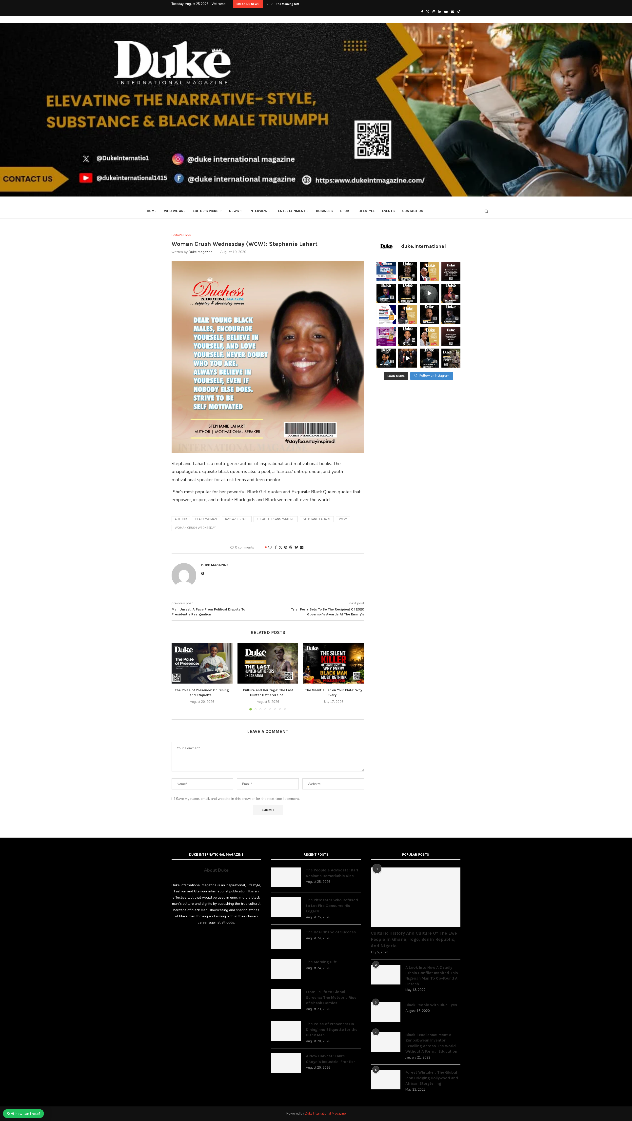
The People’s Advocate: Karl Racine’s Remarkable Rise (332, 873)
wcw (343, 519)
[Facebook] (422, 12)
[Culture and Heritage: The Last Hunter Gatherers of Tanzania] (267, 663)
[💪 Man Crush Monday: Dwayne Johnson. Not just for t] (429, 336)
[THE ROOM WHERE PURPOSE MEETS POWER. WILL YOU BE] (386, 271)
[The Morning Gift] (286, 969)
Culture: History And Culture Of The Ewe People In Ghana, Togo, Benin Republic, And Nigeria (414, 939)
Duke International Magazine (325, 1113)
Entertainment (291, 211)
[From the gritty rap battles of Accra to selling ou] (451, 315)
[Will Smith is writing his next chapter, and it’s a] (407, 336)
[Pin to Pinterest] (285, 547)
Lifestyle (366, 211)
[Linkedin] (439, 12)
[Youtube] (446, 12)
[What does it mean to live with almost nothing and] (451, 358)
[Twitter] (427, 12)
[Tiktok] (458, 12)
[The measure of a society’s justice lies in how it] (429, 315)
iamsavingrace (236, 519)
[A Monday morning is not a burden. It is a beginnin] (451, 271)
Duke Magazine (201, 252)
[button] (267, 4)
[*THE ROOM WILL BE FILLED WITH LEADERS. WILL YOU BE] (386, 315)
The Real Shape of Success (331, 932)
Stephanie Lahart (317, 519)
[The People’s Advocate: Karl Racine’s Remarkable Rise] (286, 877)
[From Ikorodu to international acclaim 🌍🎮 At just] (386, 358)
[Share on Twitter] (280, 547)
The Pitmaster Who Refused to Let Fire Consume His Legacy (332, 905)
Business (324, 211)
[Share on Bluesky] (296, 547)
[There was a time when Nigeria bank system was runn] (407, 358)
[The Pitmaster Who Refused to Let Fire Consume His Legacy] (286, 907)
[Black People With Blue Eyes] (385, 1012)
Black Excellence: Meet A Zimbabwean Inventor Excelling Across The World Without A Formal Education (431, 1043)
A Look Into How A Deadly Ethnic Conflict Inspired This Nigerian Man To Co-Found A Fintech (431, 975)
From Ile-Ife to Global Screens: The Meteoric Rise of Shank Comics (321, 4)
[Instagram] (434, 12)
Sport (345, 211)
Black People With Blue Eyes (431, 1005)
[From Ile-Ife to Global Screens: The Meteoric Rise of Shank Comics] (286, 999)
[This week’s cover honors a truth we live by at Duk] (429, 271)
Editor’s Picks (205, 211)
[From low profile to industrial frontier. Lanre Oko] (407, 293)
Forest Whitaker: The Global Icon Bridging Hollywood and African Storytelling (431, 1078)
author (181, 519)
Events (388, 211)
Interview (258, 211)
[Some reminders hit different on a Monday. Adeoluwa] (407, 315)
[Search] (486, 211)
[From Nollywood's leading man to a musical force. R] (451, 293)
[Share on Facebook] (276, 547)
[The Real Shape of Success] (286, 939)
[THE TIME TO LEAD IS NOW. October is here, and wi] (386, 336)
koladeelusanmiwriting (276, 519)
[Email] (452, 12)
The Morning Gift (321, 962)
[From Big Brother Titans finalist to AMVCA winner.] (386, 293)
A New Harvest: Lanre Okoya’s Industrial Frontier (330, 1059)
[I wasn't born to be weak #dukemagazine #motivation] (429, 293)
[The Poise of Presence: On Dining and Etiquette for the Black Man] (202, 663)
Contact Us (412, 211)
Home (152, 211)
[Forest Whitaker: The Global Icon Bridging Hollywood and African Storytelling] (385, 1079)
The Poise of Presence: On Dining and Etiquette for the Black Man (331, 1029)
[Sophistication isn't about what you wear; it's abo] (451, 336)
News (234, 211)
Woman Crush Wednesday (195, 528)
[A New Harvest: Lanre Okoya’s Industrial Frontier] (286, 1063)
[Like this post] (270, 547)
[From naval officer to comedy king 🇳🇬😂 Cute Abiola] (429, 358)
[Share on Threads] (291, 547)
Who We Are (174, 211)
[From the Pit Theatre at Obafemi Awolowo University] (407, 271)
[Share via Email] (301, 547)
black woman (206, 519)
